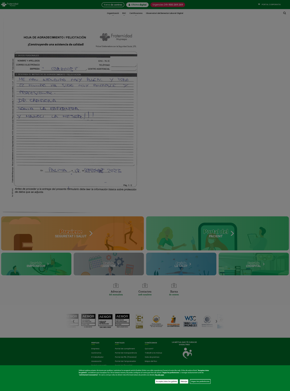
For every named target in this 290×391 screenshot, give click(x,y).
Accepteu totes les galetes (166, 381)
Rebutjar (184, 381)
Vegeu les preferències (200, 381)
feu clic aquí (159, 375)
